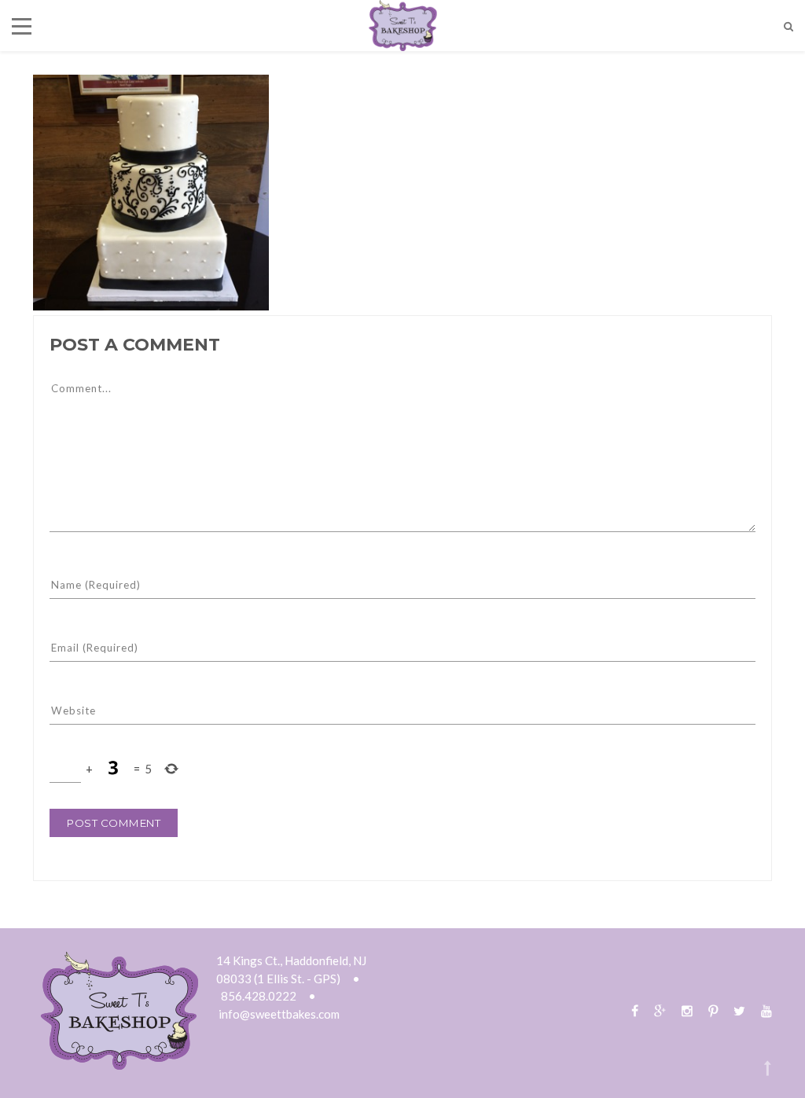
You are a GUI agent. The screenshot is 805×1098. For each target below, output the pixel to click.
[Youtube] (762, 1010)
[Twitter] (739, 1010)
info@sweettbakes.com (279, 1014)
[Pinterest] (713, 1010)
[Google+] (660, 1010)
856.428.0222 (258, 996)
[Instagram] (687, 1010)
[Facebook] (634, 1010)
